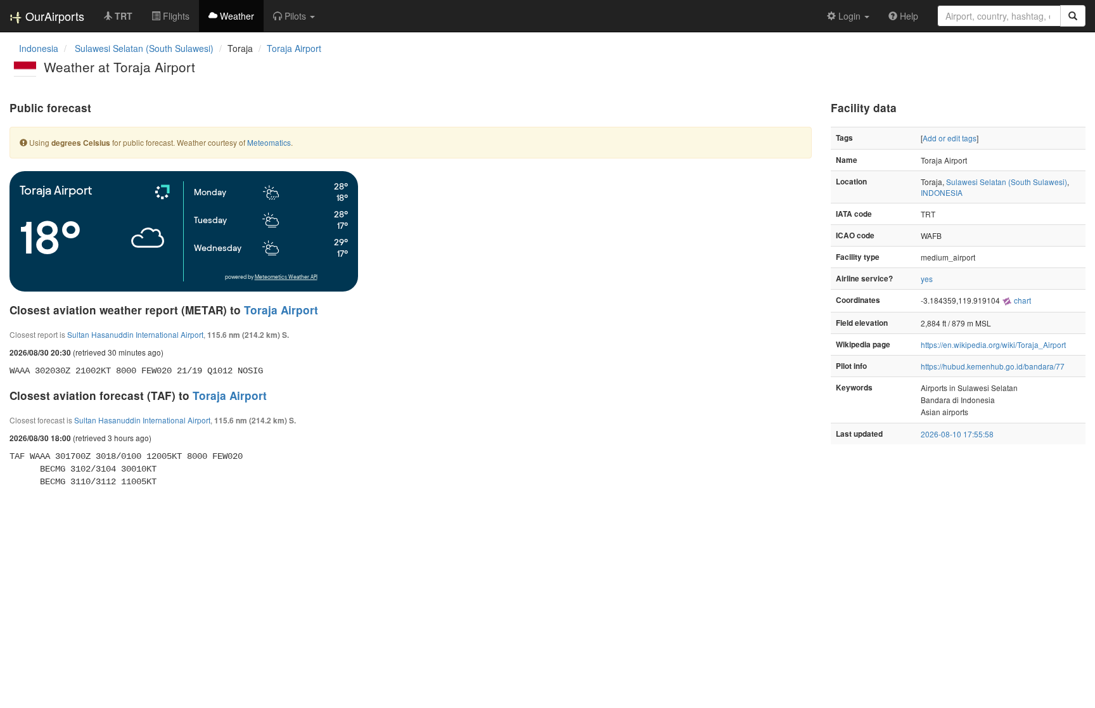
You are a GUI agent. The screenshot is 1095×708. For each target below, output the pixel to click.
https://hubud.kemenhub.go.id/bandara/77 (993, 366)
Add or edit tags (950, 137)
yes (927, 278)
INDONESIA (942, 192)
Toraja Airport (294, 48)
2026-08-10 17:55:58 (957, 433)
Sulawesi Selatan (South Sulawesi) (1006, 181)
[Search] (1072, 16)
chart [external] (1021, 300)
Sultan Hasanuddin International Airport (135, 334)
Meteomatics (269, 142)
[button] (294, 16)
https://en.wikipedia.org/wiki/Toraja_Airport (993, 344)
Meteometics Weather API (286, 277)
